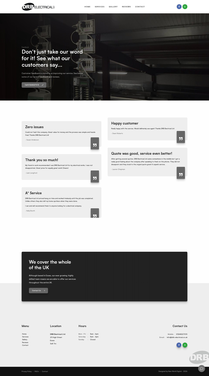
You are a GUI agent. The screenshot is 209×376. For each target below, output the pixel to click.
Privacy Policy (27, 371)
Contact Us (36, 290)
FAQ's (37, 371)
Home (87, 7)
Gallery (113, 7)
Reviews (126, 7)
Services (99, 7)
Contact (140, 7)
